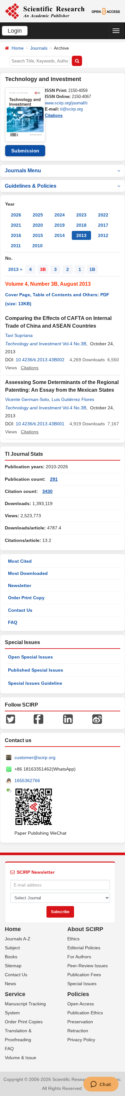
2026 (16, 214)
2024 (59, 214)
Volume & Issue (20, 1057)
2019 (59, 225)
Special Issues (81, 983)
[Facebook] (38, 718)
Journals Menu (23, 170)
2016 (16, 235)
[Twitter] (10, 718)
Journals (38, 48)
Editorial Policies (83, 947)
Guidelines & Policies (30, 186)
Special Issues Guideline (35, 683)
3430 (47, 491)
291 (54, 479)
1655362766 (27, 780)
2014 (59, 235)
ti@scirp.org (71, 109)
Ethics (73, 938)
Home (18, 48)
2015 (38, 235)
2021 (16, 225)
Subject (12, 947)
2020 (38, 225)
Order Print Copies (24, 1021)
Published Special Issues (35, 670)
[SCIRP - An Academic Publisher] (45, 10)
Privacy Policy (81, 1039)
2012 (103, 235)
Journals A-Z (17, 938)
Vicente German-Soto (27, 399)
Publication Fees (84, 974)
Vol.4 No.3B (74, 343)
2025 (38, 214)
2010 (37, 245)
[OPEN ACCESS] (105, 10)
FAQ (12, 622)
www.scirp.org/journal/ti (66, 103)
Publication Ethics (85, 1012)
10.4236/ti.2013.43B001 (40, 423)
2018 (81, 225)
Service (15, 994)
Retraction (77, 1030)
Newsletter (19, 585)
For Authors (79, 956)
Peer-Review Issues (87, 965)
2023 (81, 214)
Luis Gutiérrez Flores (73, 399)
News (10, 983)
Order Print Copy (26, 597)
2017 (103, 225)
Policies (78, 994)
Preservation (80, 1021)
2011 (16, 245)
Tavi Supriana (19, 335)
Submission (25, 150)
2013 (81, 235)
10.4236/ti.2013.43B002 (40, 359)
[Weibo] (97, 718)
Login (15, 31)
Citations (54, 115)
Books (11, 956)
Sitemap (13, 965)
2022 (103, 214)
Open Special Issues (30, 656)
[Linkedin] (68, 718)
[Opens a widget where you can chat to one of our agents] (101, 1085)
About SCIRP (85, 929)
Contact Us (20, 610)
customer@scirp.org (34, 757)
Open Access (80, 1003)
